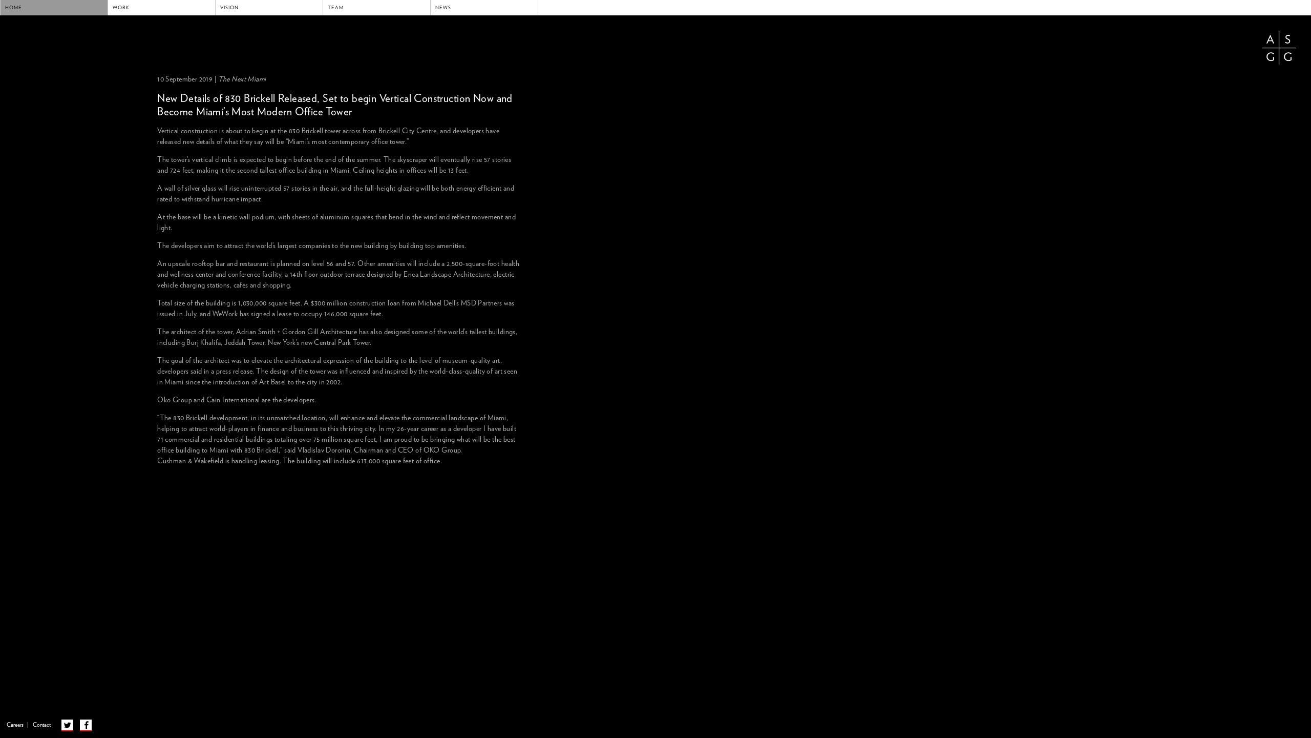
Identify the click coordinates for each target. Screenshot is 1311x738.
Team (336, 7)
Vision (229, 7)
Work (121, 7)
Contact (42, 725)
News (443, 7)
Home (13, 7)
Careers (15, 725)
